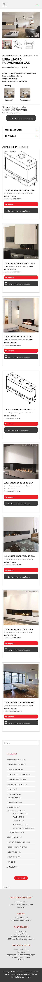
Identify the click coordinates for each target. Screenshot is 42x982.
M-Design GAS (17, 814)
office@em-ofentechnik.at (21, 920)
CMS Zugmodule (16, 779)
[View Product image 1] (7, 44)
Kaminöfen (13, 802)
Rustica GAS (17, 817)
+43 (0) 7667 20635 (21, 918)
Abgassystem (14, 832)
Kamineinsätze (15, 759)
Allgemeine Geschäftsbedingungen (21, 954)
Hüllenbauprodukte (17, 842)
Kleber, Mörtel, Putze (16, 847)
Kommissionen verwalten (21, 936)
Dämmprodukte (13, 837)
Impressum (21, 952)
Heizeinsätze (14, 769)
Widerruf (21, 960)
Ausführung (6, 85)
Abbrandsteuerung (15, 784)
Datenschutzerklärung (21, 957)
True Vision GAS (19, 824)
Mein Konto (21, 931)
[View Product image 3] (29, 44)
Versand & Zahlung (21, 949)
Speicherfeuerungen (18, 774)
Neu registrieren (21, 934)
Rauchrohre (12, 852)
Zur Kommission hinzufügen (22, 118)
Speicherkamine (16, 764)
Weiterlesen (9, 204)
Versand (18, 113)
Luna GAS (16, 821)
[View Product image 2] (18, 45)
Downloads (21, 878)
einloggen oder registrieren (14, 108)
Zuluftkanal (12, 857)
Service (10, 862)
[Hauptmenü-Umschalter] (37, 4)
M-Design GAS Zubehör (21, 828)
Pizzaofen (11, 789)
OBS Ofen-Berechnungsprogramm (21, 939)
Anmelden (7, 887)
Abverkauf (11, 867)
